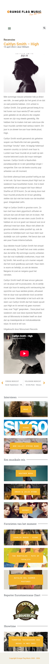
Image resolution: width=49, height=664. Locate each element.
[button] (44, 28)
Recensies (9, 39)
